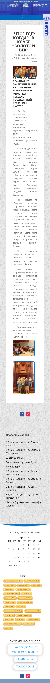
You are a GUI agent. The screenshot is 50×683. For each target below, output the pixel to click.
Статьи (9, 615)
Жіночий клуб (11, 593)
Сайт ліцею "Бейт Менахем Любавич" (25, 649)
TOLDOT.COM (25, 666)
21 (19, 557)
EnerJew (29, 623)
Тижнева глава (32, 611)
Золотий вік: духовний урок (22, 462)
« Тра (10, 565)
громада (23, 585)
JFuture (9, 606)
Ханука (27, 593)
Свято (9, 589)
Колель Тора (13, 466)
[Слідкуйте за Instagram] (28, 414)
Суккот (9, 619)
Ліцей (36, 585)
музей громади (24, 615)
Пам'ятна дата (25, 602)
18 (39, 553)
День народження (13, 580)
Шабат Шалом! (14, 457)
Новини (9, 585)
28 (19, 561)
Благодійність (32, 580)
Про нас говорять (12, 623)
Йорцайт (10, 598)
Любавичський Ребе (13, 611)
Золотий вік (23, 58)
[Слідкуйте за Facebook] (22, 414)
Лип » (17, 565)
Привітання (33, 619)
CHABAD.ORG (25, 659)
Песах (21, 606)
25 (39, 557)
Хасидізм (9, 602)
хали (8, 628)
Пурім (20, 619)
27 (14, 561)
